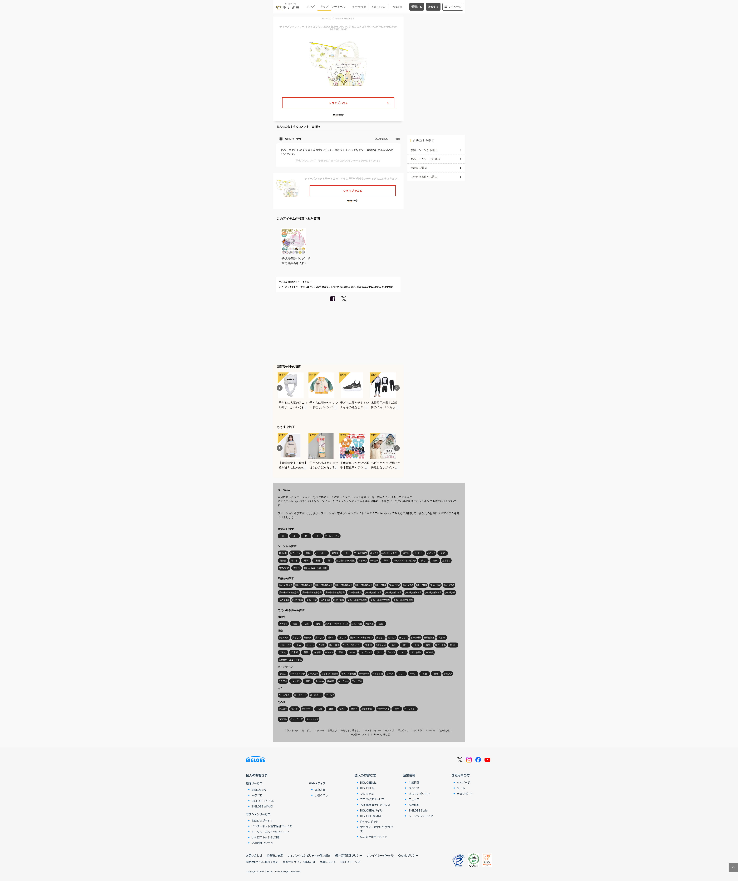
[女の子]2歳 (284, 600)
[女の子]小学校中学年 (380, 600)
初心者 (294, 709)
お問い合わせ (254, 855)
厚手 (393, 645)
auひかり (257, 795)
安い (379, 652)
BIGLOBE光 (259, 789)
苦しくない (284, 637)
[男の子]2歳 (394, 585)
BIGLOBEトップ (350, 862)
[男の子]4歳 (421, 585)
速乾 (318, 623)
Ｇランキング (291, 730)
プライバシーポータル (380, 855)
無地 (436, 674)
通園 (318, 560)
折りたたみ (381, 645)
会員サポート (465, 794)
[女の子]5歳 (325, 600)
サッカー (374, 560)
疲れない (319, 637)
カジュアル (295, 681)
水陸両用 (369, 623)
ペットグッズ (312, 719)
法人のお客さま (365, 775)
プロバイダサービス (372, 799)
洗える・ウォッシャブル (337, 623)
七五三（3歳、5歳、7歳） (316, 568)
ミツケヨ (430, 730)
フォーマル (357, 681)
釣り (423, 560)
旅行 (308, 553)
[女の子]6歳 (338, 600)
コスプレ (283, 719)
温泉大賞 (320, 789)
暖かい (331, 637)
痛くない (403, 637)
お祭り (335, 553)
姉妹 (331, 709)
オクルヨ (319, 730)
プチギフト (307, 709)
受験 (443, 553)
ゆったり (310, 645)
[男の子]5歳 (435, 585)
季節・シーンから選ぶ (424, 150)
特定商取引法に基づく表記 (262, 862)
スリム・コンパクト (351, 645)
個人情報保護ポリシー (348, 855)
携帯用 (368, 645)
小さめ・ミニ (285, 645)
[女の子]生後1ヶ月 (373, 592)
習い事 (294, 560)
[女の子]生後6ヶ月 (413, 592)
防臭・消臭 (357, 623)
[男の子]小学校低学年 (289, 592)
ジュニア (283, 709)
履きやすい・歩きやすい (361, 637)
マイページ (454, 6)
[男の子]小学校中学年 (312, 592)
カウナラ (417, 730)
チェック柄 (377, 674)
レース (390, 674)
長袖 (428, 645)
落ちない (380, 637)
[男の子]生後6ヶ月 (343, 585)
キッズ (324, 6)
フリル (401, 674)
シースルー (313, 674)
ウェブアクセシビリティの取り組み (309, 855)
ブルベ (352, 652)
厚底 (341, 652)
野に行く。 (403, 730)
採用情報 (414, 805)
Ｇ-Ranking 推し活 (380, 734)
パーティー (418, 553)
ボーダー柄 (364, 674)
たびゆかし (444, 730)
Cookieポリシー (408, 855)
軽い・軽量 (334, 645)
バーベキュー (321, 553)
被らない (392, 637)
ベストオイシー (373, 730)
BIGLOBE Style (418, 810)
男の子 (354, 709)
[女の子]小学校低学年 (357, 600)
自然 (308, 681)
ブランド (414, 788)
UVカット (283, 623)
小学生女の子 (367, 709)
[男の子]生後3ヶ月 (323, 585)
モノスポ (389, 730)
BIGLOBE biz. (368, 782)
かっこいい (343, 681)
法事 (435, 560)
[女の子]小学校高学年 (403, 600)
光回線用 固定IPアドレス (375, 805)
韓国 (306, 652)
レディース (338, 6)
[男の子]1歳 (380, 585)
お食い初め (284, 568)
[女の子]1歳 (450, 592)
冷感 (295, 623)
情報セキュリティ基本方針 (299, 862)
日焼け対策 (429, 637)
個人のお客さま (257, 775)
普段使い (331, 681)
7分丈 (283, 652)
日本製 (294, 652)
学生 (397, 709)
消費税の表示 (275, 855)
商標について (328, 862)
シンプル (283, 681)
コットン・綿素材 (329, 674)
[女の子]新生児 (355, 592)
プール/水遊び (360, 553)
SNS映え (429, 652)
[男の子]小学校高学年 (335, 592)
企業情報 (409, 775)
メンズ (311, 6)
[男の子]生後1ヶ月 (303, 585)
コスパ (402, 652)
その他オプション (262, 843)
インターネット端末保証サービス (272, 826)
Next (397, 388)
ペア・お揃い (416, 652)
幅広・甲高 (440, 645)
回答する (433, 6)
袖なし (453, 645)
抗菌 (381, 623)
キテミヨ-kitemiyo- (288, 282)
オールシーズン (332, 536)
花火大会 (374, 553)
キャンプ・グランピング (404, 560)
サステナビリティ (419, 794)
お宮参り (446, 560)
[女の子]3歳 (297, 600)
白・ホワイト (285, 695)
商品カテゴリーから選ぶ (425, 159)
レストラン (295, 553)
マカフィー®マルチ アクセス (376, 829)
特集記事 (397, 7)
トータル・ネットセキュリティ (270, 832)
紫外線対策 (416, 637)
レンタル (329, 652)
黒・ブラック (300, 695)
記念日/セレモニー (390, 553)
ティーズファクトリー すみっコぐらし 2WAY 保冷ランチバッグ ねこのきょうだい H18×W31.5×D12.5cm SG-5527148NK (336, 287)
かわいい (448, 674)
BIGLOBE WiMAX (262, 806)
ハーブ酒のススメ (357, 734)
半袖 (417, 645)
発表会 (283, 560)
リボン (413, 674)
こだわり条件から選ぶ (424, 176)
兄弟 (319, 709)
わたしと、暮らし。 (351, 730)
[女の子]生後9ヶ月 (433, 592)
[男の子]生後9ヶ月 (363, 585)
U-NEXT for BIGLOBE (265, 837)
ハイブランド (365, 652)
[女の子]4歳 (311, 600)
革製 (425, 674)
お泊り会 (431, 553)
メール (461, 788)
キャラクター (410, 709)
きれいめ (319, 681)
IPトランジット (369, 821)
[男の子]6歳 (449, 585)
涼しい (342, 637)
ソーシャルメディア (421, 816)
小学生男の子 (383, 709)
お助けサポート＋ (262, 820)
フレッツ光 (367, 794)
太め (299, 645)
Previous (280, 388)
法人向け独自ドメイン (373, 837)
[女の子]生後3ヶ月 (393, 592)
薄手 (405, 645)
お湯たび (332, 730)
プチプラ (391, 652)
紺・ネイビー (316, 695)
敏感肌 (317, 652)
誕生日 (406, 553)
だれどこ (306, 730)
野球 (386, 560)
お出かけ (283, 553)
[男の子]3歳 (408, 585)
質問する (416, 6)
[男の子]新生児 (286, 585)
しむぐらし (321, 795)
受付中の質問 (359, 7)
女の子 (342, 709)
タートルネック (297, 674)
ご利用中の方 (460, 775)
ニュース (414, 799)
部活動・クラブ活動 (345, 560)
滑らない (296, 637)
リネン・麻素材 (348, 674)
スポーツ (362, 560)
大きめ (442, 637)
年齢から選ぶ (419, 167)
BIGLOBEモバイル (263, 801)
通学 (306, 560)
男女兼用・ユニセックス (290, 660)
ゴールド (330, 695)
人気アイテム (378, 7)
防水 (307, 623)
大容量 (321, 645)
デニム (283, 674)
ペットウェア (296, 719)
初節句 (296, 568)
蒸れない (308, 637)
